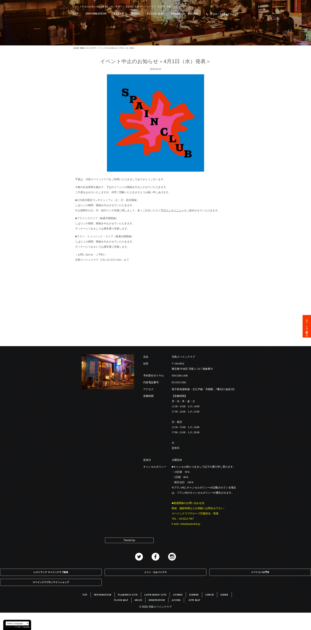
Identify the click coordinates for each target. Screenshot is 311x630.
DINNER (194, 594)
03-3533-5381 (179, 382)
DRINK (224, 594)
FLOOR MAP (155, 13)
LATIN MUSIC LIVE (155, 594)
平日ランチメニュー (172, 210)
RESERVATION (157, 600)
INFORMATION (96, 13)
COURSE (178, 594)
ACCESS (193, 13)
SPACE (175, 13)
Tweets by (129, 540)
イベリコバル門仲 (260, 572)
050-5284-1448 (180, 375)
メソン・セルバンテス (155, 572)
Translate (25, 627)
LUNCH (209, 594)
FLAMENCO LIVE (128, 594)
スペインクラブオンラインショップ (51, 582)
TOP (76, 13)
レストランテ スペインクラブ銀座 (51, 572)
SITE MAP (194, 600)
